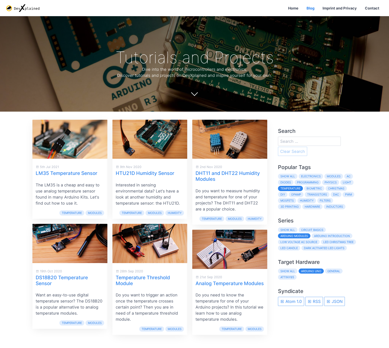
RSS (316, 301)
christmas (336, 188)
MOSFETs (287, 200)
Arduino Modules (294, 236)
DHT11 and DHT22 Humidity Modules (228, 176)
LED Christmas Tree (338, 242)
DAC (336, 194)
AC (349, 176)
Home (293, 8)
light (347, 182)
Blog (310, 8)
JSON (336, 301)
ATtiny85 (287, 277)
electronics (311, 176)
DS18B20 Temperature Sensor (62, 280)
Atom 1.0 (293, 301)
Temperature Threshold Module (143, 280)
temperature (72, 213)
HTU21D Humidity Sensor (145, 173)
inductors (334, 206)
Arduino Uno (311, 271)
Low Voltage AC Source (298, 242)
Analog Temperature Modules (230, 283)
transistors (317, 194)
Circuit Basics (312, 230)
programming (307, 182)
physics (331, 182)
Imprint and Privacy (340, 8)
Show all (287, 176)
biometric (314, 188)
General (333, 271)
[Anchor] (280, 57)
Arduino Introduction (332, 236)
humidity (175, 213)
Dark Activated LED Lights (324, 248)
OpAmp (296, 194)
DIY (282, 194)
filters (325, 200)
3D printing (289, 206)
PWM (348, 194)
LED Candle (289, 248)
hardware (312, 206)
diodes (285, 182)
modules (95, 213)
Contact (372, 8)
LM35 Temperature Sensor (66, 173)
